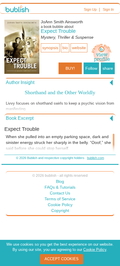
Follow (91, 68)
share (108, 68)
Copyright (60, 210)
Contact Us (60, 193)
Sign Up (90, 10)
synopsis (50, 47)
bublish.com (95, 158)
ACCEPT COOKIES (62, 259)
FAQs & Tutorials (60, 187)
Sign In (108, 10)
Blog (60, 181)
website (79, 47)
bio (65, 47)
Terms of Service (60, 199)
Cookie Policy (60, 204)
